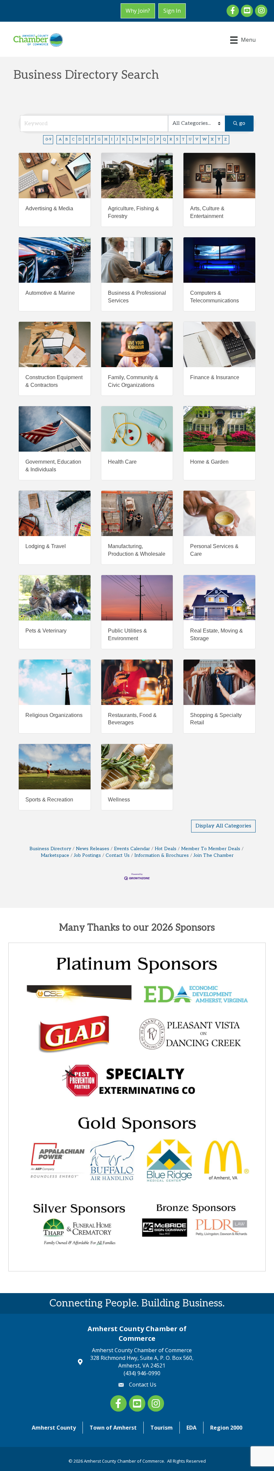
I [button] (111, 139)
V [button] (196, 139)
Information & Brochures (161, 855)
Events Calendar (132, 848)
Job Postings (87, 855)
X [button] (212, 139)
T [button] (183, 139)
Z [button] (225, 139)
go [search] (242, 123)
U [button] (190, 139)
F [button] (93, 139)
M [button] (136, 139)
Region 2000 (226, 1427)
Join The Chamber (213, 855)
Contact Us (118, 855)
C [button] (73, 139)
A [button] (60, 139)
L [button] (130, 139)
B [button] (66, 139)
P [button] (158, 139)
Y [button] (219, 139)
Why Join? (138, 10)
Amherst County (54, 1427)
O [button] (150, 139)
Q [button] (164, 139)
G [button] (99, 139)
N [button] (143, 139)
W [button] (204, 139)
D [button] (80, 139)
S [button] (177, 139)
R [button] (171, 139)
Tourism (161, 1427)
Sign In (172, 10)
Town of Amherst (113, 1427)
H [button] (106, 139)
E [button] (87, 139)
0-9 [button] (48, 139)
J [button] (117, 139)
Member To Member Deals (210, 848)
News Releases (92, 848)
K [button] (123, 139)
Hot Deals (165, 848)
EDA (191, 1427)
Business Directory (50, 848)
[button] (223, 826)
